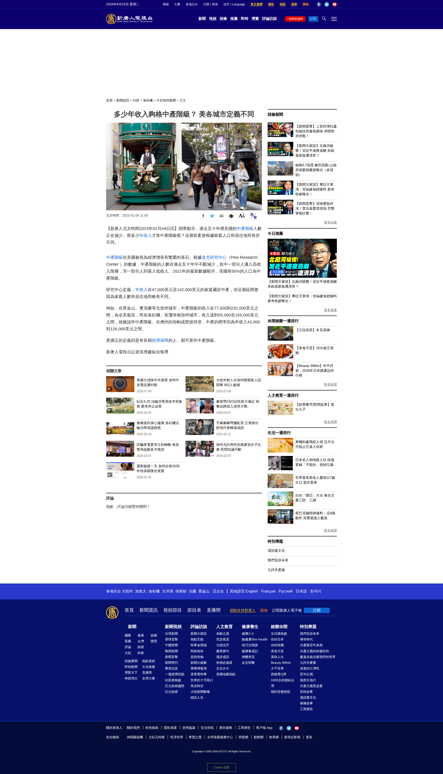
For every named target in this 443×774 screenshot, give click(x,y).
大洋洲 (167, 591)
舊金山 (204, 591)
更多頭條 (330, 222)
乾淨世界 (176, 737)
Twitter (326, 4)
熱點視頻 (148, 661)
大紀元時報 (157, 737)
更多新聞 (330, 384)
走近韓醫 (248, 662)
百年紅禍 (306, 674)
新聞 (202, 19)
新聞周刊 (171, 662)
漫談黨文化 (276, 550)
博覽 (255, 19)
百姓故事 (306, 692)
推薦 (234, 19)
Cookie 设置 (221, 767)
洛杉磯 (148, 100)
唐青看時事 (199, 674)
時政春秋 (197, 651)
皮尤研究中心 (214, 257)
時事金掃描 (199, 645)
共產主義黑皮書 (311, 686)
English (251, 591)
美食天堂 (277, 651)
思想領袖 (197, 657)
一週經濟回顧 (174, 674)
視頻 (212, 19)
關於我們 (133, 727)
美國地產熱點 (226, 674)
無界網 (274, 737)
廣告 (271, 4)
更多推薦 (330, 310)
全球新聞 (171, 633)
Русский (286, 591)
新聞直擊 (171, 657)
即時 (244, 19)
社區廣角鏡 (173, 680)
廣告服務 (225, 727)
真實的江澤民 (309, 668)
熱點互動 (197, 639)
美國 (128, 641)
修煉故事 (306, 703)
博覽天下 (131, 672)
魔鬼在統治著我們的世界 (317, 657)
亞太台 (218, 591)
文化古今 (222, 668)
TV (314, 19)
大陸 (128, 653)
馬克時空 (197, 686)
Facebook (319, 4)
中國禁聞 (171, 645)
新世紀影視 (292, 737)
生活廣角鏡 (279, 633)
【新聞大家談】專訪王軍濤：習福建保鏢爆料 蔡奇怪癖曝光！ (314, 189)
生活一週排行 (279, 433)
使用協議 (188, 727)
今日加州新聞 (166, 100)
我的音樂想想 (280, 692)
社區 (136, 100)
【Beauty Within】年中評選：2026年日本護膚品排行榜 (314, 370)
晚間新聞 (171, 651)
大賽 (177, 4)
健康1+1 (248, 633)
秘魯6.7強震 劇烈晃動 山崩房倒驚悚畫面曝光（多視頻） (315, 170)
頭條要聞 (131, 661)
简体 (215, 4)
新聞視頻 (173, 626)
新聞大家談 (199, 633)
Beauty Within (281, 662)
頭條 (223, 19)
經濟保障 (160, 340)
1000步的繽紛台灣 (282, 683)
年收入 (145, 235)
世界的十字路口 (202, 680)
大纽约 (127, 591)
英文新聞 (257, 4)
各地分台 (192, 4)
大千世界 (277, 668)
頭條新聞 (275, 114)
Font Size (241, 215)
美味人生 (277, 657)
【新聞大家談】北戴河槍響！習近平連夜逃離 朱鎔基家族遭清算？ (314, 150)
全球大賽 (148, 678)
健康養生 (250, 626)
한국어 (315, 591)
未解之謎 (222, 633)
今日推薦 (275, 233)
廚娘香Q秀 (278, 674)
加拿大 (140, 591)
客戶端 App (264, 727)
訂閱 (316, 610)
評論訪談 (269, 19)
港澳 (141, 635)
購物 (306, 4)
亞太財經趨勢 (174, 686)
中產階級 (245, 228)
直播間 (214, 610)
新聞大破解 (199, 662)
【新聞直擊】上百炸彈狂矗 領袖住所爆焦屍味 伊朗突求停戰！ (316, 131)
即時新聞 (131, 667)
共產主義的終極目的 (314, 651)
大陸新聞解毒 (200, 692)
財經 (141, 647)
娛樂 (154, 635)
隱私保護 (170, 727)
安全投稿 (207, 727)
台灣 (141, 641)
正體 (206, 4)
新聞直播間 (296, 19)
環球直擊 (171, 639)
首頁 (109, 100)
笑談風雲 (222, 639)
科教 (141, 653)
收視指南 (151, 727)
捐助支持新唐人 (243, 610)
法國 (192, 591)
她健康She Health (255, 639)
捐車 (294, 4)
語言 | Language (234, 4)
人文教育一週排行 (283, 395)
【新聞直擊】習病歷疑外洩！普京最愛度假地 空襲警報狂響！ (314, 208)
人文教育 (224, 626)
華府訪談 (171, 668)
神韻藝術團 (135, 737)
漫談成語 (222, 657)
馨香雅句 (222, 651)
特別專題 (275, 541)
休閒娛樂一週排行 (283, 321)
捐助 (283, 4)
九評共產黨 (276, 570)
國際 (128, 635)
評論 (128, 647)
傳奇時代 (306, 639)
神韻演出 (131, 678)
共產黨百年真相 (311, 645)
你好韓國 (277, 645)
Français (268, 591)
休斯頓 (180, 591)
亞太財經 (171, 692)
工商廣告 (306, 709)
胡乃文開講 (250, 645)
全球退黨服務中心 (220, 737)
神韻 (166, 4)
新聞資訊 (122, 100)
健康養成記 (250, 651)
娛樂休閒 (279, 626)
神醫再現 (248, 657)
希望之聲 (195, 737)
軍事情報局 (199, 668)
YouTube (334, 4)
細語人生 (197, 697)
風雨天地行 (308, 680)
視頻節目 (172, 610)
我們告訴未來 (278, 560)
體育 (154, 641)
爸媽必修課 (224, 662)
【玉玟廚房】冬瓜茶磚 (312, 330)
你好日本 (277, 639)
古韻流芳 (222, 645)
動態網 (258, 737)
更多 (309, 737)
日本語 (301, 591)
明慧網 (243, 737)
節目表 (194, 610)
